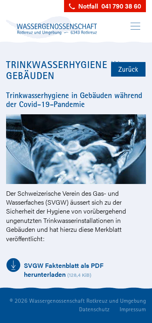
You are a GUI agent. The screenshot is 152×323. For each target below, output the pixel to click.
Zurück (128, 69)
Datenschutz (94, 309)
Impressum (133, 309)
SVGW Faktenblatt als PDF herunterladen (63, 270)
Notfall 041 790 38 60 (108, 6)
